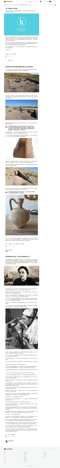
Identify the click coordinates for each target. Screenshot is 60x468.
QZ (45, 1)
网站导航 (45, 454)
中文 (50, 1)
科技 (6, 434)
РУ (47, 1)
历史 (10, 54)
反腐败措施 (25, 459)
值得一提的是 (7, 238)
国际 (4, 461)
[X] (16, 56)
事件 (4, 454)
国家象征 (25, 457)
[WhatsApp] (8, 56)
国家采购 (25, 461)
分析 (38, 1)
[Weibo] (48, 449)
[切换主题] (41, 1)
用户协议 (25, 454)
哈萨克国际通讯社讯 (9, 69)
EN (48, 1)
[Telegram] (11, 56)
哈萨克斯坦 (14, 54)
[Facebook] (13, 56)
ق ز (51, 1)
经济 (4, 459)
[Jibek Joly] (51, 4)
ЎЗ (53, 1)
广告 (44, 457)
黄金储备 (7, 54)
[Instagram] (6, 56)
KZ (44, 1)
